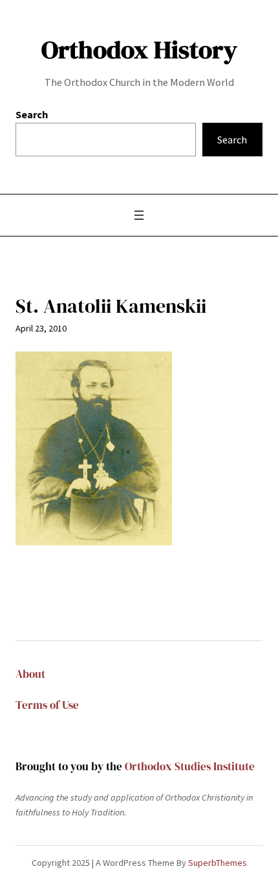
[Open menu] (139, 215)
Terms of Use (47, 705)
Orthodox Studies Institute (190, 766)
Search (32, 114)
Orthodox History (139, 49)
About (30, 674)
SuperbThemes (217, 862)
